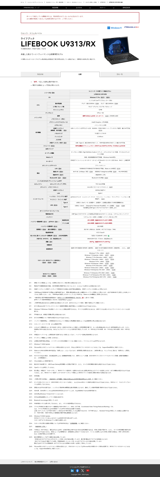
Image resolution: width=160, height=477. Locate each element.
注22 (117, 206)
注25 (49, 262)
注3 (65, 143)
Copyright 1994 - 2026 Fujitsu (80, 474)
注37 (61, 175)
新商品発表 (126, 8)
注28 (97, 103)
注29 (114, 171)
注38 (123, 206)
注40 (112, 273)
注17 (102, 97)
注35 (107, 261)
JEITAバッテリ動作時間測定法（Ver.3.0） (69, 297)
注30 (91, 171)
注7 (59, 178)
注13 (55, 235)
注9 (51, 242)
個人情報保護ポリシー (41, 462)
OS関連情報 (73, 423)
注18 (112, 255)
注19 (118, 168)
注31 (108, 97)
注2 (65, 130)
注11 (45, 221)
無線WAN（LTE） (41, 426)
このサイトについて (26, 462)
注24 (44, 262)
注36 (54, 262)
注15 (100, 130)
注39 (60, 229)
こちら (69, 299)
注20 (44, 229)
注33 (106, 116)
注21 (103, 199)
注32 (106, 178)
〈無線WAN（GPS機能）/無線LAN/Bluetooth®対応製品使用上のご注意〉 (70, 379)
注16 (52, 146)
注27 (110, 187)
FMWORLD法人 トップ (31, 8)
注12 (55, 226)
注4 (60, 168)
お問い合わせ (54, 462)
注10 (55, 205)
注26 (61, 171)
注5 (56, 221)
